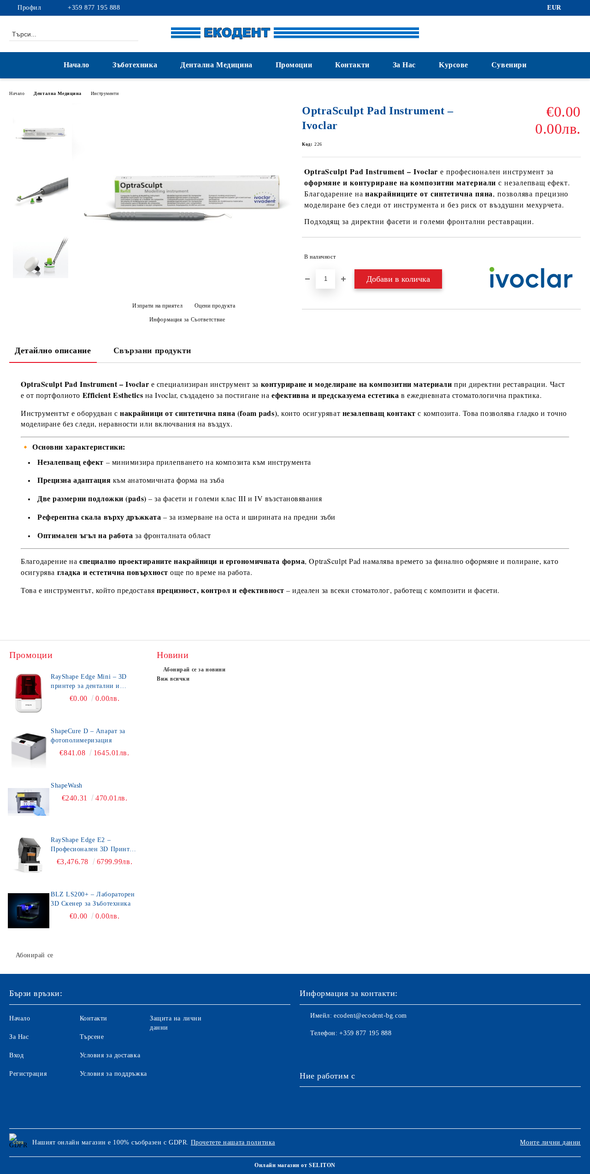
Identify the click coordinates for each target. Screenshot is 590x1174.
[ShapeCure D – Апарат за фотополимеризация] (28, 747)
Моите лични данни (550, 1142)
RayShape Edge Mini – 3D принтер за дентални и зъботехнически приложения (94, 682)
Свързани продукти (152, 350)
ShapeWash (67, 785)
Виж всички (173, 679)
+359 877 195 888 (94, 7)
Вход (16, 1055)
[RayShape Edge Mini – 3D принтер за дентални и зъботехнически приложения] (28, 693)
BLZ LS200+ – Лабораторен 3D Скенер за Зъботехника (93, 899)
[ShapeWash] (28, 802)
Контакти (352, 65)
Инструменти (104, 93)
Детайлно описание (53, 350)
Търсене (92, 1036)
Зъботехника (134, 65)
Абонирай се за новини (194, 669)
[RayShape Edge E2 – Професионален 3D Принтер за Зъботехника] (28, 856)
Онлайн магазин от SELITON (295, 1165)
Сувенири (508, 65)
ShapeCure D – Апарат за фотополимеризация (88, 736)
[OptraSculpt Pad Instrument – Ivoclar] (183, 268)
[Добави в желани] (574, 256)
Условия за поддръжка (113, 1073)
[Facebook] (576, 8)
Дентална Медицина (216, 65)
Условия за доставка (110, 1055)
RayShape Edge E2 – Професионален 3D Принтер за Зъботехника (93, 845)
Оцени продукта (215, 305)
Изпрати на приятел (157, 305)
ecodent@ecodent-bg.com (370, 1015)
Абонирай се (34, 955)
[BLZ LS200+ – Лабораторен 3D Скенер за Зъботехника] (28, 910)
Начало (76, 65)
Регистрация (28, 1073)
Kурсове (453, 65)
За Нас (404, 65)
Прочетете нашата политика (233, 1142)
